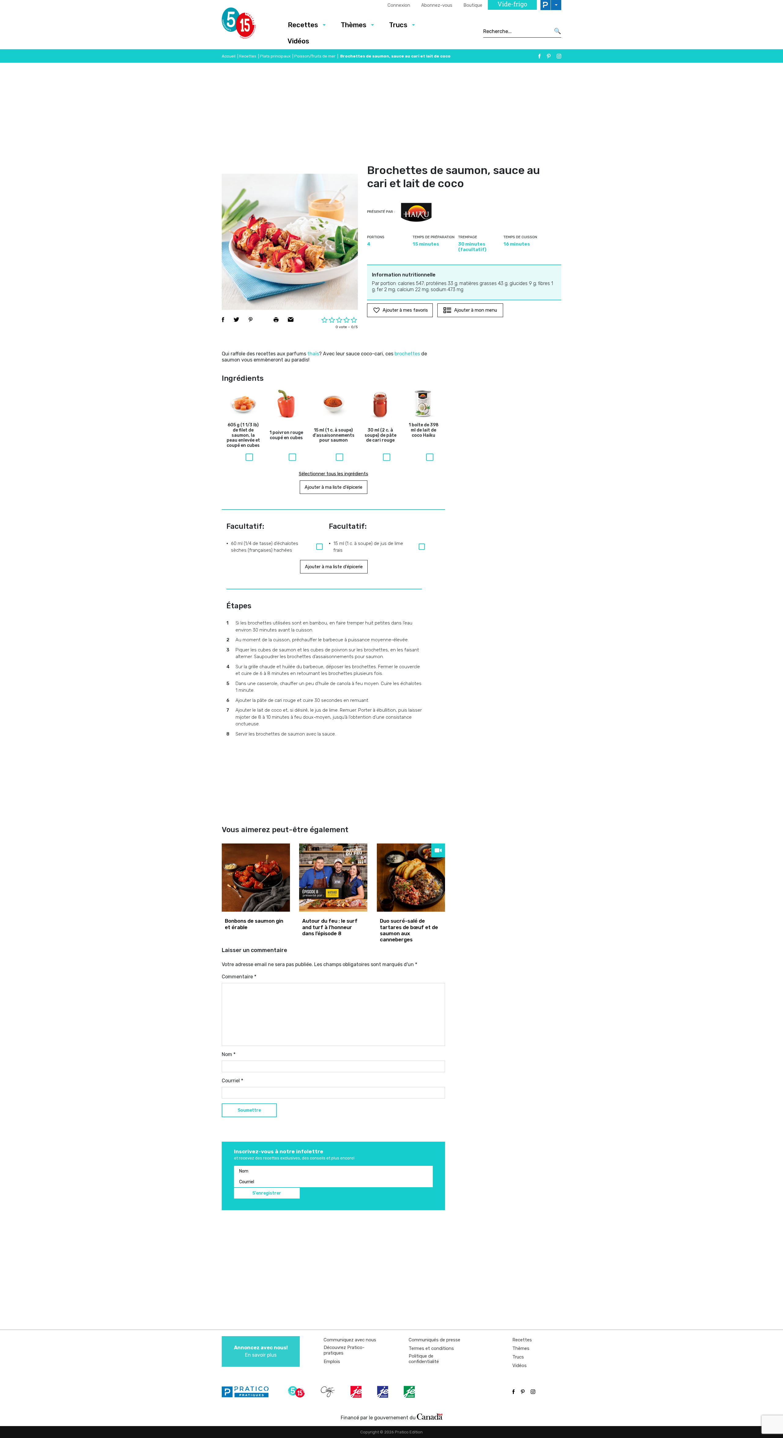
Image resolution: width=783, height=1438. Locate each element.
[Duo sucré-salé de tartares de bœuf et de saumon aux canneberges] (411, 877)
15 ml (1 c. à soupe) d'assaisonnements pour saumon (333, 435)
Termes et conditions (431, 1348)
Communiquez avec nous (350, 1340)
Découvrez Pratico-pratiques (344, 1350)
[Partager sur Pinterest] (250, 319)
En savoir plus (261, 1351)
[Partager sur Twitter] (236, 319)
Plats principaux (275, 56)
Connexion (399, 5)
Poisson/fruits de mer (315, 56)
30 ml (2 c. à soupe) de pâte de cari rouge (380, 435)
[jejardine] (410, 1392)
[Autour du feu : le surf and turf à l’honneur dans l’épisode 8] (333, 877)
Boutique (472, 5)
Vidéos (298, 41)
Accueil (229, 56)
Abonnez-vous (436, 5)
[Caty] (328, 1392)
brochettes (407, 354)
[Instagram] (559, 56)
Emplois (332, 1361)
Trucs (398, 25)
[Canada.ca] (430, 1416)
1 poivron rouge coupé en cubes (286, 435)
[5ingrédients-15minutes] (297, 1392)
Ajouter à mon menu (475, 310)
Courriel (232, 1081)
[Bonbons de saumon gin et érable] (256, 877)
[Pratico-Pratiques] (248, 1392)
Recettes (303, 25)
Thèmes (353, 25)
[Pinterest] (549, 56)
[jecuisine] (357, 1392)
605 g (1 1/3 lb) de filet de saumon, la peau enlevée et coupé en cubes (243, 435)
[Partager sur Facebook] (223, 319)
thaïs (313, 354)
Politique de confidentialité (424, 1358)
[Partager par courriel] (291, 319)
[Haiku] (416, 213)
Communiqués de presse (434, 1340)
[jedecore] (383, 1392)
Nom (229, 1054)
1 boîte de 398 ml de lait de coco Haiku (424, 430)
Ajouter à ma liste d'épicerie (333, 487)
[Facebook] (539, 56)
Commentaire (239, 977)
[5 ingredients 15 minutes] (248, 24)
